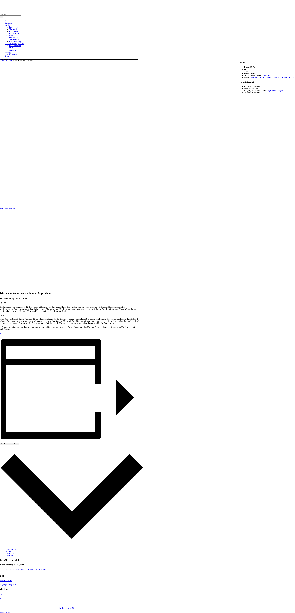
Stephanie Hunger (6, 60)
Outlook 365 (9, 553)
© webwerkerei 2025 (66, 608)
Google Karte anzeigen (274, 91)
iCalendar (8, 551)
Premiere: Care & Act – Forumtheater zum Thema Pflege (25, 569)
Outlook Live (9, 555)
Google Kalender (11, 549)
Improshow (266, 75)
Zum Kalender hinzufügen (9, 444)
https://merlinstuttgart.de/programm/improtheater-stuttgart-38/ (273, 77)
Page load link (5, 612)
